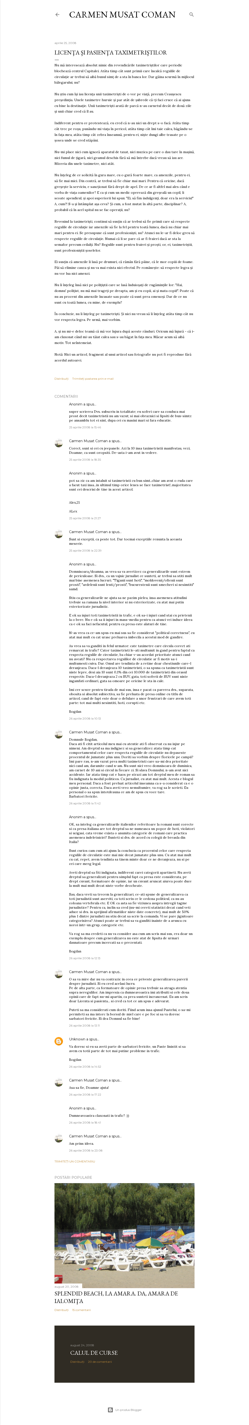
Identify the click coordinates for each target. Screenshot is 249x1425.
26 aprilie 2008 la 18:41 (85, 1122)
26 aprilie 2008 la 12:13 (84, 958)
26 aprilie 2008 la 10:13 (85, 718)
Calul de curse (94, 1352)
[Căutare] (192, 13)
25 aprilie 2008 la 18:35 (85, 459)
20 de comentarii (100, 1361)
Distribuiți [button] (61, 378)
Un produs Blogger (128, 1410)
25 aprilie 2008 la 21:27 (85, 518)
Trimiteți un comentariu (74, 1161)
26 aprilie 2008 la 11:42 (85, 803)
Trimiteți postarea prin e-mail (93, 378)
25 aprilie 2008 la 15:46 (85, 427)
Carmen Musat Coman (122, 14)
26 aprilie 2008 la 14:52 (85, 1066)
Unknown (77, 1039)
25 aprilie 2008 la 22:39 (85, 550)
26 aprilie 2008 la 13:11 (84, 1025)
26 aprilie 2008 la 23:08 (86, 1150)
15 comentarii (81, 1310)
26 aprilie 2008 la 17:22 (85, 1094)
